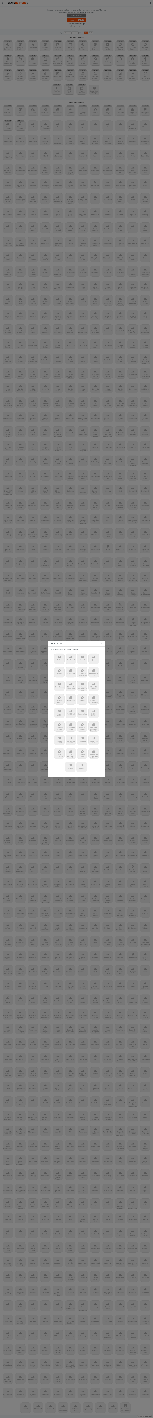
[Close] (101, 643)
